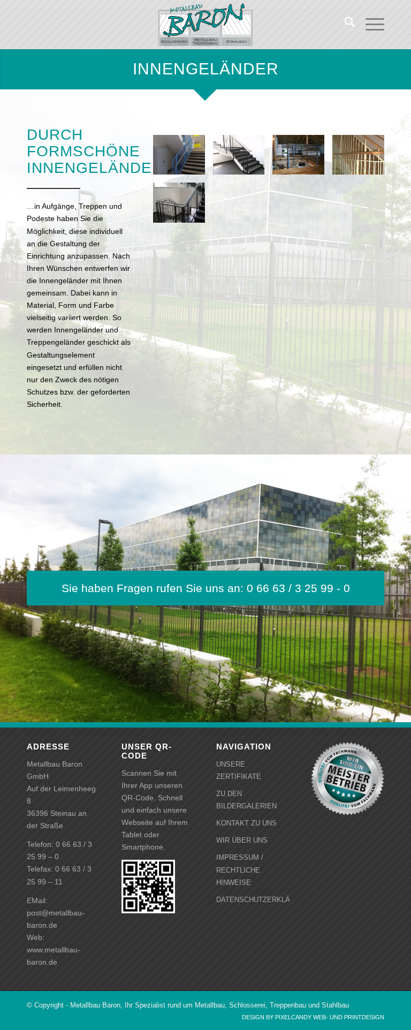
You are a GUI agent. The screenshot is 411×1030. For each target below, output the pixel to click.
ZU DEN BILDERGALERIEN (246, 800)
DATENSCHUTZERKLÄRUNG (253, 900)
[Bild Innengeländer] (183, 159)
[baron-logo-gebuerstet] (205, 25)
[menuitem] (344, 25)
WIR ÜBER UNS (242, 840)
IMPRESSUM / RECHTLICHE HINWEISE (239, 869)
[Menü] (369, 25)
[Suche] (344, 25)
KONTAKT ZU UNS (246, 823)
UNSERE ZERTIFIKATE (238, 770)
